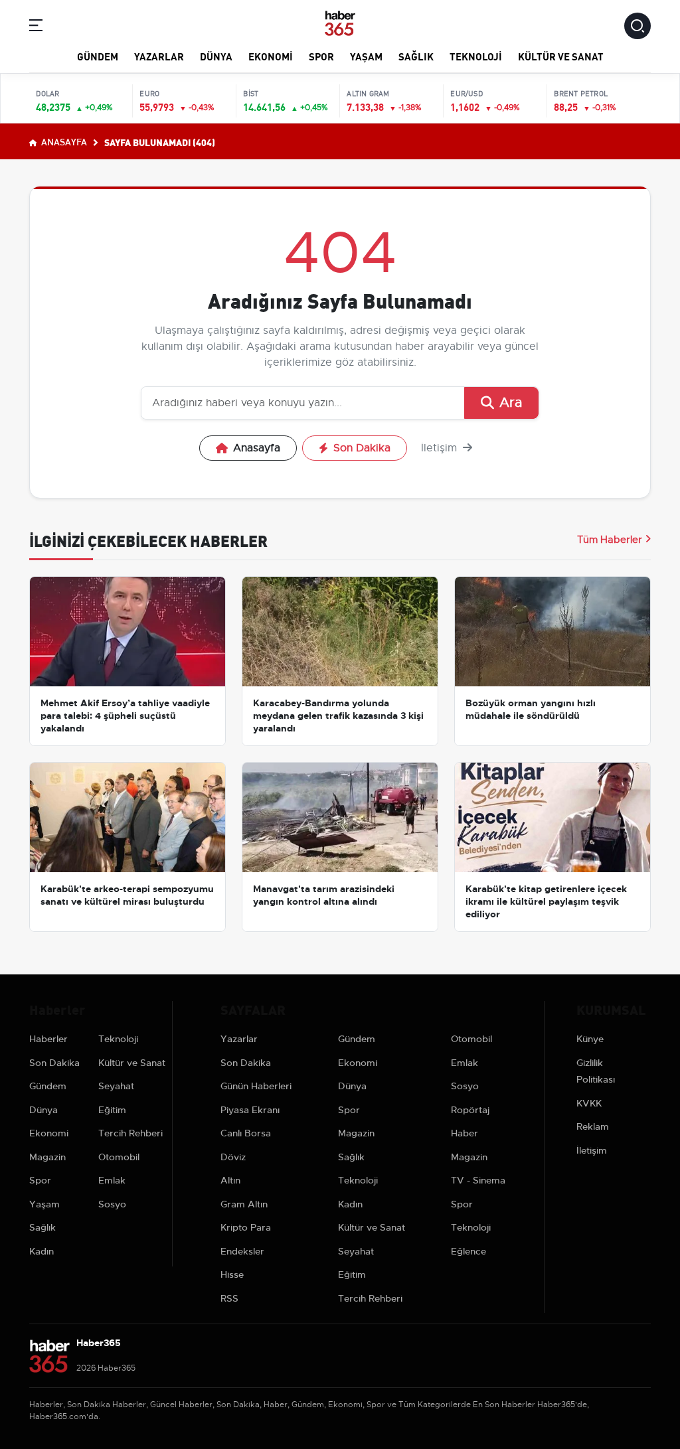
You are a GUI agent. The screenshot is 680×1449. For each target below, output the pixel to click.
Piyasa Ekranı (250, 1110)
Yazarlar (159, 55)
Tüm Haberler (609, 540)
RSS (229, 1298)
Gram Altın (244, 1204)
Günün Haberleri (256, 1086)
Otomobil (118, 1157)
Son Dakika (361, 448)
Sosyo (112, 1204)
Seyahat (116, 1086)
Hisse (232, 1274)
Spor (321, 55)
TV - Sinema (478, 1180)
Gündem (97, 55)
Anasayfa (63, 141)
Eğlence (468, 1251)
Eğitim (112, 1110)
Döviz (233, 1157)
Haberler (48, 1039)
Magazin (47, 1157)
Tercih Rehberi (130, 1133)
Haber (464, 1133)
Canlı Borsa (245, 1133)
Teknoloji (476, 55)
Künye (590, 1039)
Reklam (592, 1126)
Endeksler (242, 1251)
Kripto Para (245, 1227)
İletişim (440, 448)
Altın (230, 1180)
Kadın (41, 1251)
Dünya (216, 55)
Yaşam (366, 55)
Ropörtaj (470, 1110)
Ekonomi (270, 55)
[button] (35, 28)
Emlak (112, 1180)
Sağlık (416, 55)
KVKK (589, 1103)
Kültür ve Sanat (561, 55)
